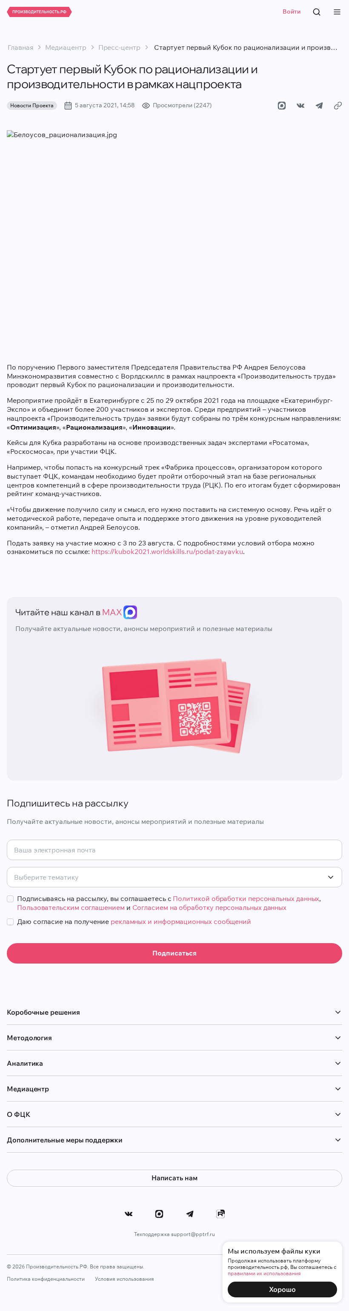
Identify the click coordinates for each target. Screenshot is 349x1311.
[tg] (190, 1214)
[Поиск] (316, 12)
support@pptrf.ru (193, 1234)
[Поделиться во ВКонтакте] (300, 105)
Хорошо (282, 1289)
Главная (20, 47)
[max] (159, 1214)
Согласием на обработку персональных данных (209, 907)
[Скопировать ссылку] (338, 105)
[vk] (128, 1214)
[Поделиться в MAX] (281, 105)
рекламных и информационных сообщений (181, 921)
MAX (112, 612)
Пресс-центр (119, 47)
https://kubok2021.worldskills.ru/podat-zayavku (167, 551)
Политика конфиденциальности (46, 1279)
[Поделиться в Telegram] (319, 105)
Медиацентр (65, 47)
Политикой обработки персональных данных (246, 898)
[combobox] (174, 877)
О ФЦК (18, 1114)
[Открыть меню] (337, 12)
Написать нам (174, 1177)
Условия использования (124, 1279)
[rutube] (220, 1214)
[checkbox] (10, 898)
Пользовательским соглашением (71, 907)
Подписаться (174, 953)
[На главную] (39, 12)
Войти (291, 11)
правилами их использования (264, 1273)
